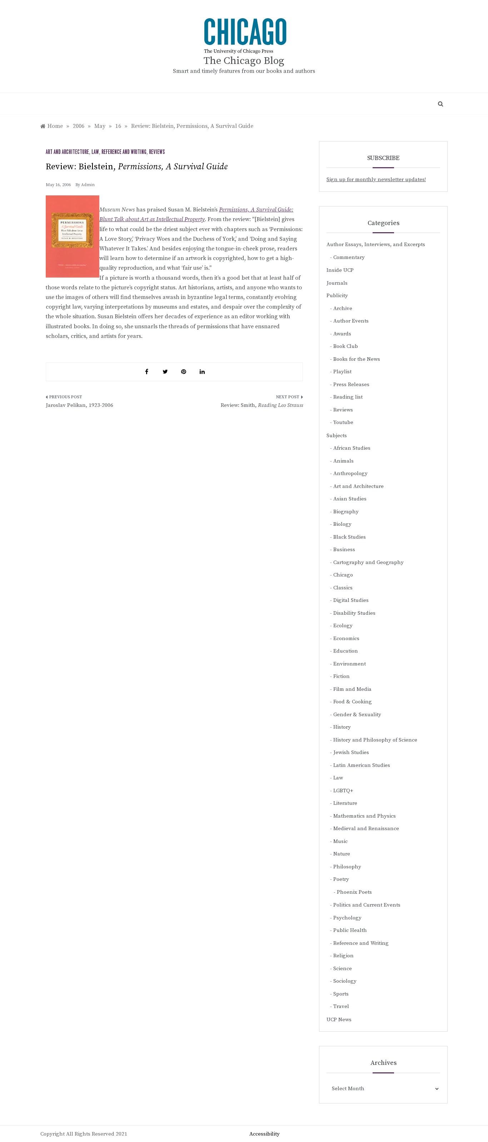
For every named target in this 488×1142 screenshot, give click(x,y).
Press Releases (351, 384)
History (342, 727)
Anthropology (350, 473)
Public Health (350, 930)
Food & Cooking (352, 701)
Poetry (341, 879)
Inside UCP (340, 270)
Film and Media (352, 689)
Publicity (337, 295)
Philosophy (347, 866)
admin (88, 185)
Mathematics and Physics (364, 816)
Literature (345, 803)
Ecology (343, 625)
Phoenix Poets (354, 892)
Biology (342, 524)
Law (95, 152)
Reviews (157, 152)
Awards (342, 333)
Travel (341, 1006)
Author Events (351, 321)
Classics (343, 587)
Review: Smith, (262, 405)
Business (344, 549)
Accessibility (264, 1134)
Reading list (348, 397)
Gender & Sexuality (357, 714)
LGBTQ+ (343, 790)
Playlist (342, 371)
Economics (346, 638)
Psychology (347, 917)
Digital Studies (351, 600)
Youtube (343, 422)
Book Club (345, 346)
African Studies (351, 448)
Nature (341, 854)
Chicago (343, 575)
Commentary (349, 257)
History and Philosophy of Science (375, 740)
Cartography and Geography (368, 562)
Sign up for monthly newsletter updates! (376, 179)
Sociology (345, 981)
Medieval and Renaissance (366, 828)
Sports (341, 994)
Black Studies (349, 537)
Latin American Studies (361, 765)
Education (345, 651)
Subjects (337, 435)
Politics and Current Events (366, 905)
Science (342, 968)
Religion (343, 955)
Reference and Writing (123, 152)
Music (340, 841)
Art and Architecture (67, 152)
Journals (337, 283)
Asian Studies (350, 498)
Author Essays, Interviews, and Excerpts (376, 244)
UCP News (339, 1019)
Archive (342, 308)
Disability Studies (354, 613)
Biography (346, 511)
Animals (343, 461)
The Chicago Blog (244, 61)
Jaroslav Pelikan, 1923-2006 (79, 405)
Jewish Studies (351, 752)
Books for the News (356, 359)
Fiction (341, 676)
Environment (349, 663)
